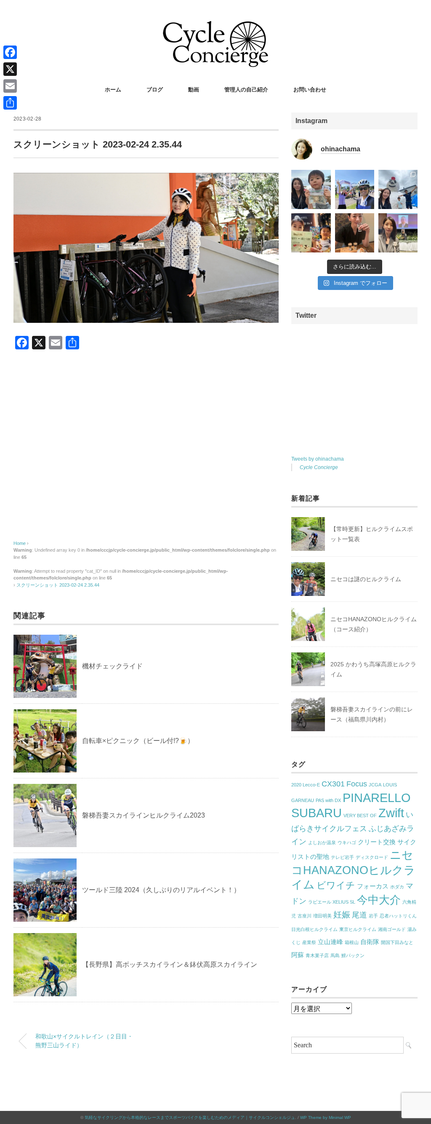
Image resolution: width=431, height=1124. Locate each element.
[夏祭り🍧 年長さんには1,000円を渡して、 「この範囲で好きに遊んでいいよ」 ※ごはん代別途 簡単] (310, 189)
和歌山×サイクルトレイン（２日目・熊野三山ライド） (84, 1041)
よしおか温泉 (322, 842)
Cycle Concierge (319, 467)
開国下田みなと (397, 942)
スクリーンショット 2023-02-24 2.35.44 (57, 584)
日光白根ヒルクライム (314, 929)
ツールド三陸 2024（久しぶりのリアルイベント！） (161, 889)
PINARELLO (377, 798)
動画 (193, 89)
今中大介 (379, 900)
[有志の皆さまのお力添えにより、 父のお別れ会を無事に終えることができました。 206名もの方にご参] (398, 232)
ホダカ (397, 886)
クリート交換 (377, 842)
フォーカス (372, 886)
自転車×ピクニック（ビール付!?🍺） (138, 740)
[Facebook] (10, 52)
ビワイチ (336, 885)
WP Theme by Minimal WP (325, 1117)
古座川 (304, 915)
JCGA (375, 784)
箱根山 (352, 942)
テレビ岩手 (342, 857)
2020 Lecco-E (305, 784)
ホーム (113, 89)
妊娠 (341, 914)
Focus (356, 784)
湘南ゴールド (392, 929)
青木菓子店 (317, 955)
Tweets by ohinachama (317, 459)
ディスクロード (372, 857)
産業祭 (309, 942)
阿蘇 (297, 955)
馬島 (335, 955)
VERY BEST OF (360, 815)
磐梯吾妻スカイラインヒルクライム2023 (143, 815)
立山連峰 (330, 942)
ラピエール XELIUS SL (331, 901)
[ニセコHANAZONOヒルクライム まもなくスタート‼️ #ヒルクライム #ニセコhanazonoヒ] (354, 189)
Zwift (391, 813)
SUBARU (316, 813)
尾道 (359, 915)
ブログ (154, 89)
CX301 (333, 784)
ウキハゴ (347, 842)
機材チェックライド (112, 666)
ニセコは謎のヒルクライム (365, 579)
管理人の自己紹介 (246, 89)
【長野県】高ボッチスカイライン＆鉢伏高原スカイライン (169, 964)
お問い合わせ (309, 89)
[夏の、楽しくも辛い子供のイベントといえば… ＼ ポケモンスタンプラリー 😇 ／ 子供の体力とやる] (310, 232)
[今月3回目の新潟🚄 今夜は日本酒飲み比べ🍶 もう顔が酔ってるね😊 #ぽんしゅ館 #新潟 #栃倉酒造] (354, 232)
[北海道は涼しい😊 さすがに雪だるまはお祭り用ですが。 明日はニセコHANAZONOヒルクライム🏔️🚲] (398, 189)
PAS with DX (328, 800)
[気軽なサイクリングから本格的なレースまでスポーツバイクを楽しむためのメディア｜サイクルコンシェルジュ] (215, 27)
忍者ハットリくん (398, 915)
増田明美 (322, 915)
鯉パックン (352, 955)
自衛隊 (369, 942)
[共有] (10, 102)
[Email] (10, 86)
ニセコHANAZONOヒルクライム (353, 870)
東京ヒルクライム (357, 929)
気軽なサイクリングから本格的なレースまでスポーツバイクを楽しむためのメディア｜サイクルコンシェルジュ (190, 1117)
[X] (10, 69)
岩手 (373, 915)
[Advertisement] (146, 453)
